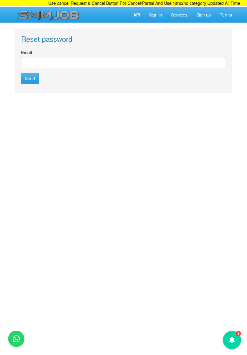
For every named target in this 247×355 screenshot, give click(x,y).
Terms (226, 15)
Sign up (203, 15)
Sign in (155, 15)
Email (26, 52)
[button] (232, 340)
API (136, 15)
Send (30, 79)
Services (179, 15)
